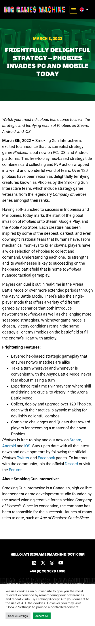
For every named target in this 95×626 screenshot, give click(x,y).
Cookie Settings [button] (18, 616)
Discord (71, 463)
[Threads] (52, 563)
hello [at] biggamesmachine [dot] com (48, 554)
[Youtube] (61, 563)
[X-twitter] (43, 563)
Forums (15, 469)
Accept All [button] (41, 616)
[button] (73, 10)
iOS (27, 446)
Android (9, 446)
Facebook (46, 457)
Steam (75, 440)
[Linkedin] (34, 563)
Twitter (23, 457)
